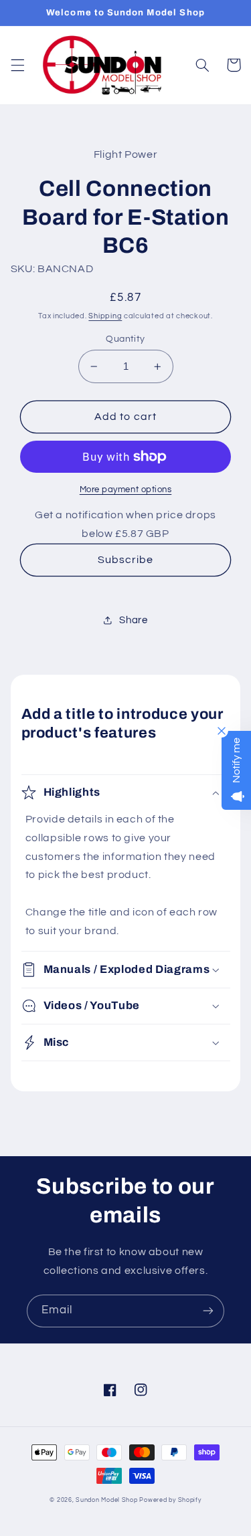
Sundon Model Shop (107, 1500)
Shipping (105, 316)
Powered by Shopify (170, 1500)
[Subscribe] (208, 1311)
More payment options (126, 489)
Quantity (125, 339)
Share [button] (133, 620)
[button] (17, 64)
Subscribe (125, 559)
